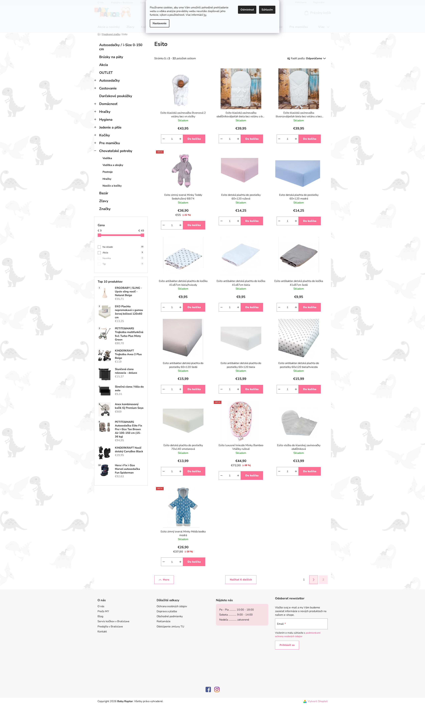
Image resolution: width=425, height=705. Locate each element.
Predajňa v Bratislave (110, 626)
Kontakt (102, 631)
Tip (123, 264)
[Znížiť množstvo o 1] (163, 139)
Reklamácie (164, 621)
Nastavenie (159, 23)
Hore (166, 579)
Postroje (108, 172)
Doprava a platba (167, 611)
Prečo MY (103, 611)
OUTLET (106, 72)
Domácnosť (108, 103)
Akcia (103, 64)
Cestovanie (108, 88)
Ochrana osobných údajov (172, 606)
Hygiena (105, 119)
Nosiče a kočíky (112, 186)
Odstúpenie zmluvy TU (170, 626)
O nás (101, 606)
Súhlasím (267, 10)
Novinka (123, 258)
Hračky (104, 111)
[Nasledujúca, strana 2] (313, 579)
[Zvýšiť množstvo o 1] (180, 139)
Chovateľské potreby (115, 151)
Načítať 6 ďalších (241, 579)
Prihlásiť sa (287, 645)
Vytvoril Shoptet (318, 701)
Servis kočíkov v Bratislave (113, 621)
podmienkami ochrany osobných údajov (297, 634)
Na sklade (123, 247)
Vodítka (107, 158)
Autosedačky (109, 80)
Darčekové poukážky (115, 96)
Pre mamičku (109, 143)
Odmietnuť (247, 10)
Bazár (103, 193)
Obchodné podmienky (170, 616)
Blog (100, 616)
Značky (105, 208)
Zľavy (103, 201)
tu (205, 15)
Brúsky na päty (111, 57)
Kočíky (104, 135)
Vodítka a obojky (113, 165)
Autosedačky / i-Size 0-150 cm (120, 47)
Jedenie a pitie (110, 127)
